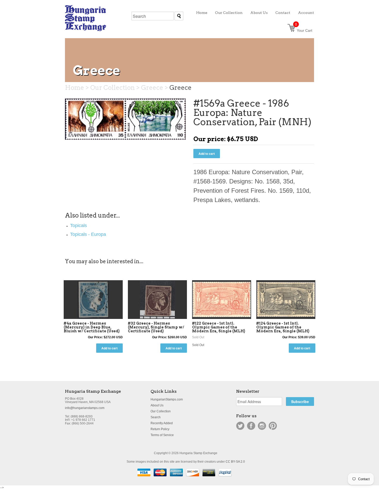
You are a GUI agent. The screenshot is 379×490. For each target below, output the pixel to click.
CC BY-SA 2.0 (235, 461)
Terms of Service (162, 435)
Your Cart (303, 30)
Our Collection (161, 411)
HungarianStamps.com (167, 399)
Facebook (251, 426)
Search (156, 417)
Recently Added (162, 423)
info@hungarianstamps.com (84, 408)
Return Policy (160, 429)
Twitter (240, 426)
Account (306, 13)
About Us (157, 405)
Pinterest (273, 426)
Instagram (262, 426)
